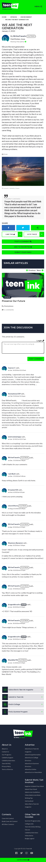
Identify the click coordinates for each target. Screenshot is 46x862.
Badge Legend (29, 838)
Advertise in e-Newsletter (33, 772)
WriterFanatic (19, 36)
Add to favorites (22, 247)
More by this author (17, 42)
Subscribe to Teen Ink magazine (32, 805)
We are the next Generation (17, 19)
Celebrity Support (7, 758)
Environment (26, 17)
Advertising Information (33, 755)
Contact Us (5, 752)
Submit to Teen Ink (15, 697)
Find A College (14, 704)
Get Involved (29, 801)
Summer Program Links (32, 821)
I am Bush (12, 474)
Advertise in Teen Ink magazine (32, 750)
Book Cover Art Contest (9, 821)
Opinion (13, 17)
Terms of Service (7, 769)
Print (5, 154)
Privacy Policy (6, 766)
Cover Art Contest (8, 818)
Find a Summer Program (17, 712)
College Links (29, 824)
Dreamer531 (13, 490)
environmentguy (14, 437)
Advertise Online (30, 769)
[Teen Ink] (11, 6)
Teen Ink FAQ (6, 763)
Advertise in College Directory (31, 759)
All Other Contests (8, 824)
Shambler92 (13, 660)
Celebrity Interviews (8, 760)
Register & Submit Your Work (34, 786)
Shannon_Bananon (15, 543)
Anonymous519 (14, 394)
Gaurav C (11, 368)
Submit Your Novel (31, 789)
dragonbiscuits (14, 604)
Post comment (35, 359)
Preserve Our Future (13, 301)
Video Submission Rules (33, 795)
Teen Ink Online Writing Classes (32, 828)
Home (4, 17)
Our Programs (6, 755)
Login (39, 341)
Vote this (34, 234)
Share (5, 223)
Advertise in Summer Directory (32, 765)
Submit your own (23, 252)
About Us (5, 749)
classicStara (13, 506)
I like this (13, 234)
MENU (37, 6)
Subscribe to (20, 690)
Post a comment (22, 241)
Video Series (29, 835)
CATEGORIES (22, 860)
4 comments (9, 310)
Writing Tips (29, 798)
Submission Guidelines (32, 792)
